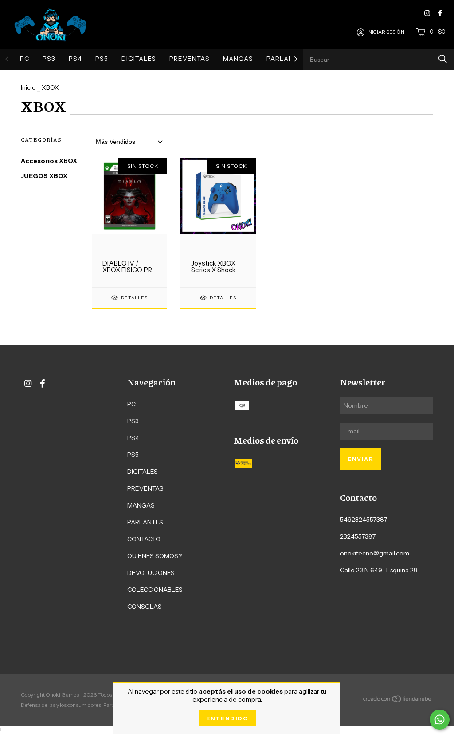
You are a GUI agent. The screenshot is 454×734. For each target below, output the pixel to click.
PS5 (101, 59)
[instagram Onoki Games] (427, 13)
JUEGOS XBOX (44, 176)
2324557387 (358, 536)
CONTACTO (143, 539)
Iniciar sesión (385, 32)
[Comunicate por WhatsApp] (440, 720)
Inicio (28, 87)
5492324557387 (363, 520)
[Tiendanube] (397, 700)
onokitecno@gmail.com (374, 553)
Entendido (227, 718)
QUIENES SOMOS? (154, 556)
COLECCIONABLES (155, 590)
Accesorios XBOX (49, 161)
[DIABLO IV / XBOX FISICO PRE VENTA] (129, 222)
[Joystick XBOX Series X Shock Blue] (218, 222)
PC (24, 59)
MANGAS (238, 59)
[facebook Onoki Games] (440, 13)
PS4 (75, 59)
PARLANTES (286, 59)
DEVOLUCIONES (151, 573)
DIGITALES (138, 59)
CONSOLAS (144, 607)
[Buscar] (442, 59)
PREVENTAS (189, 59)
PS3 (49, 59)
